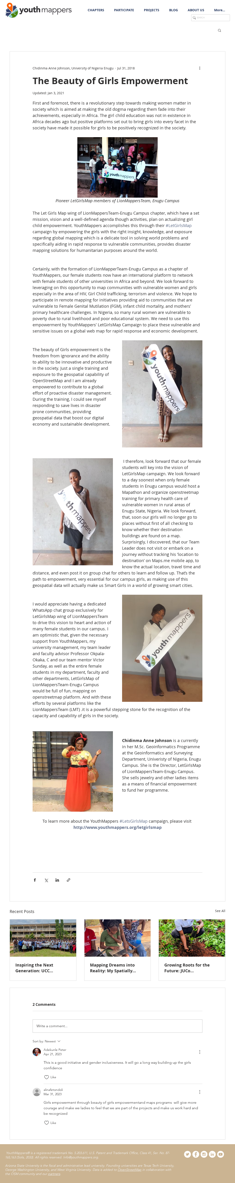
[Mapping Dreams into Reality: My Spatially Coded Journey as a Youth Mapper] (117, 938)
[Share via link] (68, 880)
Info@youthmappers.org (80, 1157)
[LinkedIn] (212, 1154)
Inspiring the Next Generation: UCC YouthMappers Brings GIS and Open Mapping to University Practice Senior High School (42, 968)
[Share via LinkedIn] (57, 880)
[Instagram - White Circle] (204, 1154)
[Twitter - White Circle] (187, 1154)
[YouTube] (220, 1154)
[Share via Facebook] (35, 880)
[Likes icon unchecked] (47, 1077)
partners (54, 1174)
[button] (124, 10)
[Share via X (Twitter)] (46, 880)
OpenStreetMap (129, 1170)
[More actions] (199, 68)
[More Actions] (199, 1052)
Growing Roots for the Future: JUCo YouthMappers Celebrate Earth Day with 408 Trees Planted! (190, 968)
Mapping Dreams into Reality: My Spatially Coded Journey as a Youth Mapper (116, 968)
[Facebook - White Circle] (195, 1154)
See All (220, 911)
